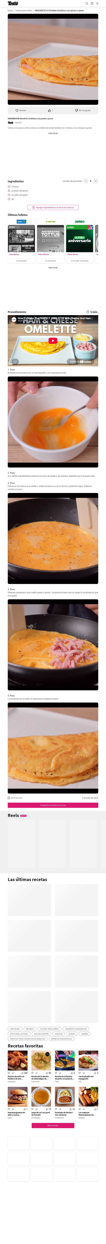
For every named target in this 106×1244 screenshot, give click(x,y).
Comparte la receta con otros (53, 805)
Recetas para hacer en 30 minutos (27, 1039)
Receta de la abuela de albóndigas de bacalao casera (40, 1077)
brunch (30, 1029)
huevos (58, 1034)
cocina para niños (49, 1029)
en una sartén (41, 1034)
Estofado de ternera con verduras (64, 1113)
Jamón (84, 1034)
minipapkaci (35, 1118)
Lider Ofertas (14, 254)
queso (72, 1034)
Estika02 (82, 1118)
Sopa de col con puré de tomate (40, 1113)
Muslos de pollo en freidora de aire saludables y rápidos (17, 1077)
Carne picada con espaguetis (86, 1077)
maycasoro (12, 1082)
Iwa (80, 1082)
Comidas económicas (76, 1029)
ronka (57, 1082)
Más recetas (53, 1126)
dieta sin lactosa (19, 1034)
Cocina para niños (23, 10)
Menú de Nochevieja (61, 1039)
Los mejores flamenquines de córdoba (86, 1113)
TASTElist (18, 123)
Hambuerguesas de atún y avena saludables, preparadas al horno (17, 1113)
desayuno (15, 1029)
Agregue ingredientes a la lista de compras (55, 207)
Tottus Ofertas (43, 254)
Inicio (10, 10)
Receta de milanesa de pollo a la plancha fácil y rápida (64, 1077)
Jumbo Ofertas (72, 254)
